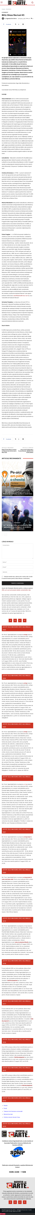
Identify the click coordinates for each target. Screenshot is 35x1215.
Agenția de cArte (11, 18)
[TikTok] (20, 620)
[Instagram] (15, 620)
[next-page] (6, 534)
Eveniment (8, 9)
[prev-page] (3, 534)
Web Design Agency (11, 1211)
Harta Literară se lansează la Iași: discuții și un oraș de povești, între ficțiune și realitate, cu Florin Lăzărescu (17, 492)
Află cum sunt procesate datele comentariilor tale (16, 590)
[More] (23, 24)
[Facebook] (10, 620)
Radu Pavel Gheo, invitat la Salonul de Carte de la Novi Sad (9, 451)
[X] (24, 620)
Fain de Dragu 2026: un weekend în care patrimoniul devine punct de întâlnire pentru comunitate (17, 527)
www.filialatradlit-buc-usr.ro (21, 295)
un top (25, 634)
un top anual (27, 837)
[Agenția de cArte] (3, 18)
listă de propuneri (12, 980)
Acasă (3, 9)
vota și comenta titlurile (21, 942)
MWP (19, 1211)
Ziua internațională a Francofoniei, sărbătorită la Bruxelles (25, 451)
